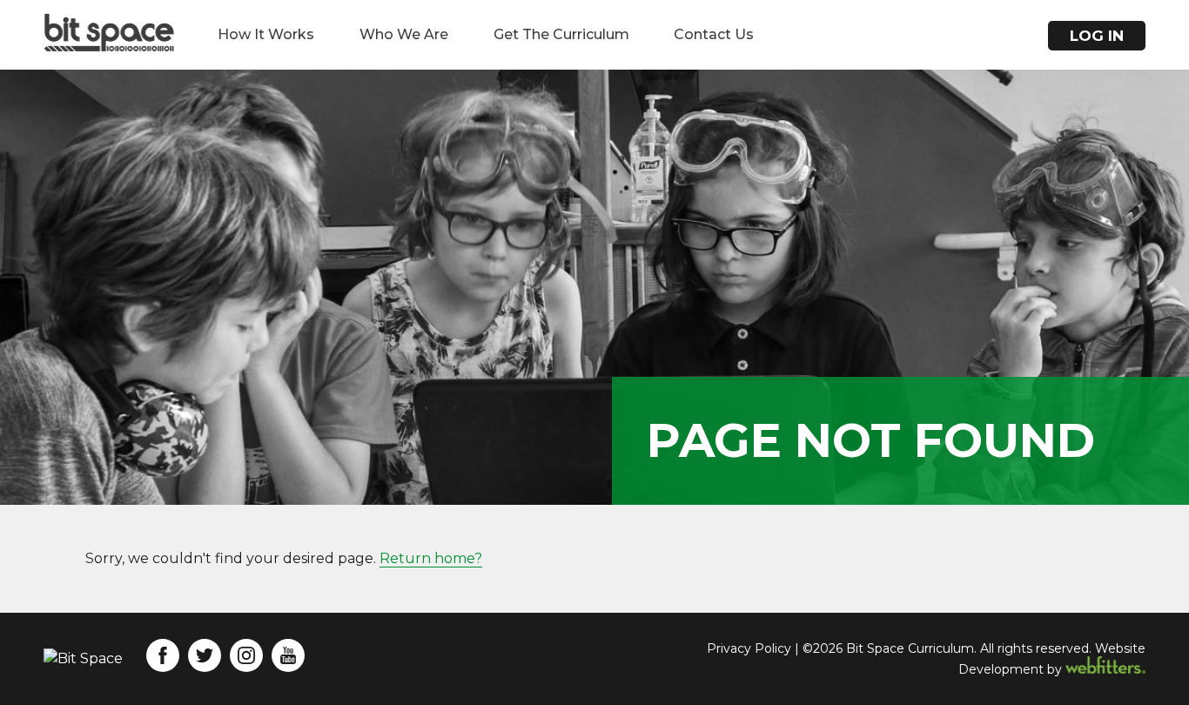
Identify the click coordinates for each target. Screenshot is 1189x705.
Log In (1097, 35)
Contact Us (714, 34)
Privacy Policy (749, 648)
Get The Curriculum (561, 34)
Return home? (431, 558)
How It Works (266, 34)
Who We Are (403, 34)
